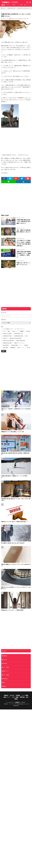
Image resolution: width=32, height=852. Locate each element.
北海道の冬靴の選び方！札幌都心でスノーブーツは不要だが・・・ (14, 476)
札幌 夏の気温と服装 (24, 18)
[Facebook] (4, 178)
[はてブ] (22, 178)
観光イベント (27, 4)
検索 (3, 351)
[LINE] (8, 181)
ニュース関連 (20, 4)
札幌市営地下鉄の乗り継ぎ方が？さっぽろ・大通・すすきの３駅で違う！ (15, 499)
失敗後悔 (13, 4)
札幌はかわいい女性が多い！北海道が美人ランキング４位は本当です (15, 409)
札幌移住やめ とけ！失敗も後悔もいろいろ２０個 (12, 431)
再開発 (4, 686)
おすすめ (8, 4)
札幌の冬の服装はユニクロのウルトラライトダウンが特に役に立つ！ (15, 565)
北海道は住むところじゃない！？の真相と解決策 (12, 610)
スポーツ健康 (6, 674)
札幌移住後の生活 (11, 8)
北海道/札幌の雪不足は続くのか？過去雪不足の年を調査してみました (24, 221)
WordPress (16, 705)
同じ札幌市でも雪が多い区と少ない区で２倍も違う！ (13, 543)
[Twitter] (10, 178)
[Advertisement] (16, 140)
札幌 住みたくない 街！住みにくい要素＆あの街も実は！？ (14, 521)
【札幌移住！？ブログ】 (9, 2)
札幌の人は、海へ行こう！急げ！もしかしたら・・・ (24, 263)
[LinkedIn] (23, 181)
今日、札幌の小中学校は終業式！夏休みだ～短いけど (24, 231)
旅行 (4, 682)
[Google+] (16, 178)
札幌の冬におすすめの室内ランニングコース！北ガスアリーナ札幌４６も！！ (15, 588)
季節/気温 (5, 678)
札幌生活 (3, 4)
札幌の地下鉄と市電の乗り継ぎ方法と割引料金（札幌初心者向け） (15, 453)
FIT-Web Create (19, 703)
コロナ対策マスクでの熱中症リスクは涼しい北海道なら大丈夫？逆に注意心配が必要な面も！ (24, 243)
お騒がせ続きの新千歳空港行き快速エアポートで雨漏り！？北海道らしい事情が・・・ (24, 254)
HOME (3, 8)
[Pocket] (28, 178)
